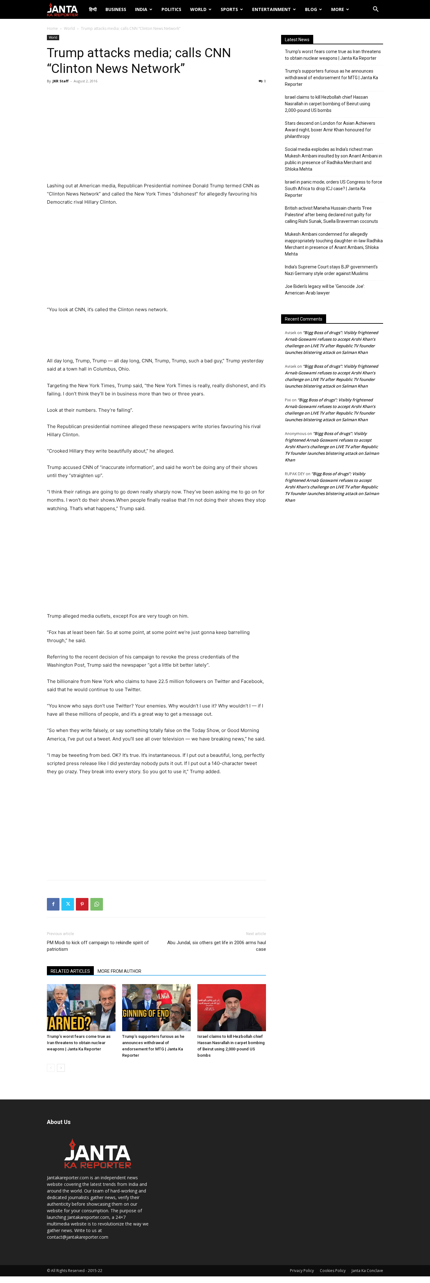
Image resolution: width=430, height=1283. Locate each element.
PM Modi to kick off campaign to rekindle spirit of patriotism (98, 946)
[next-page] (61, 1068)
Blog (311, 9)
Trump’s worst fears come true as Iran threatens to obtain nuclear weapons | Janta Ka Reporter (78, 1042)
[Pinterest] (82, 904)
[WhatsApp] (96, 904)
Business (115, 9)
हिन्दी (93, 9)
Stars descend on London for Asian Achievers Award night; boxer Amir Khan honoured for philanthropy (330, 130)
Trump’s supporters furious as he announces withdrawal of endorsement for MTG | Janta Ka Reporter (331, 78)
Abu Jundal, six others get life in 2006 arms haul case (216, 946)
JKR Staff (61, 81)
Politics (171, 9)
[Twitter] (67, 904)
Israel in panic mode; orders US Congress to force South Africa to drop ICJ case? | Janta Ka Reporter (333, 188)
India (141, 9)
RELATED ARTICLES (70, 971)
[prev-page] (51, 1068)
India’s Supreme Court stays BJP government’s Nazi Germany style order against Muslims (331, 270)
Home (52, 28)
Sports (229, 9)
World (198, 9)
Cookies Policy (333, 1270)
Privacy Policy (302, 1270)
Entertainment (271, 9)
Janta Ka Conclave (367, 1270)
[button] (375, 10)
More (337, 9)
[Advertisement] (156, 135)
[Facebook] (53, 904)
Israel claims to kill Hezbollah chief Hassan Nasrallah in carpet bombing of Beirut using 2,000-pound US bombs (327, 104)
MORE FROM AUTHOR (119, 971)
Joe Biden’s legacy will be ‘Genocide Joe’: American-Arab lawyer (325, 289)
